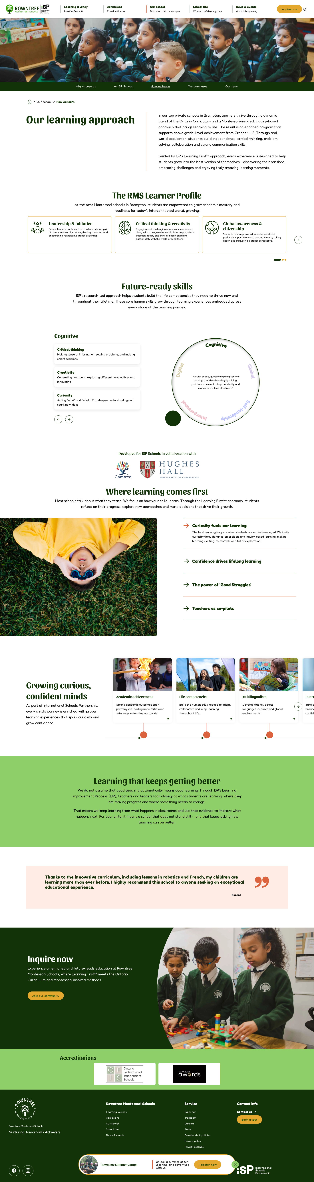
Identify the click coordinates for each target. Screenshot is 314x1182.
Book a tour (249, 1119)
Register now (208, 1164)
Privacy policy (193, 1140)
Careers (189, 1123)
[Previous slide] (16, 240)
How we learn (160, 86)
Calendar (190, 1111)
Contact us (245, 1112)
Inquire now (289, 9)
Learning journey (116, 1111)
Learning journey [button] (76, 6)
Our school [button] (157, 6)
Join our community (45, 995)
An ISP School (123, 86)
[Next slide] (298, 240)
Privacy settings (194, 1146)
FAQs (188, 1129)
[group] (123, 470)
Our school (44, 101)
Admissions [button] (114, 6)
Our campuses (197, 86)
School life (112, 1129)
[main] (157, 600)
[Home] (27, 9)
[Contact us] (304, 9)
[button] (277, 260)
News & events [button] (246, 6)
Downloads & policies (197, 1135)
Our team (232, 86)
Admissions (112, 1117)
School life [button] (200, 6)
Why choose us (86, 86)
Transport (190, 1117)
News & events (115, 1135)
